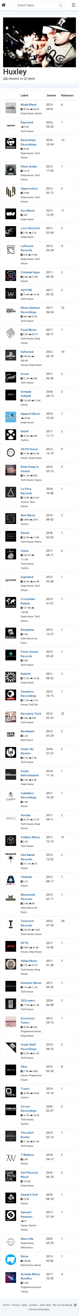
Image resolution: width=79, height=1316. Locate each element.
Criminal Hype (30, 272)
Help (24, 1305)
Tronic (25, 1088)
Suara (25, 551)
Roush (25, 533)
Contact (33, 1305)
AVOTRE (26, 290)
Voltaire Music (30, 837)
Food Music (29, 330)
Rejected (27, 122)
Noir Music (28, 515)
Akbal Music (29, 961)
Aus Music (28, 210)
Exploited (27, 577)
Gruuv (25, 374)
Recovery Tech (31, 713)
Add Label (45, 1305)
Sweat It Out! (29, 1194)
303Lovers (28, 1000)
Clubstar (26, 877)
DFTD (24, 943)
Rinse (24, 1256)
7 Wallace (27, 1155)
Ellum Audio (29, 166)
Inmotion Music (31, 983)
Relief (25, 431)
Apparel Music (30, 413)
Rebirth (26, 674)
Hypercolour (29, 188)
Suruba (25, 815)
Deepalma (27, 629)
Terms (6, 1305)
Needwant (27, 731)
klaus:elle (27, 1238)
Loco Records (30, 228)
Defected (27, 352)
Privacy (16, 1305)
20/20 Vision (29, 449)
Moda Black (28, 104)
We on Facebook (62, 1305)
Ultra (24, 1066)
